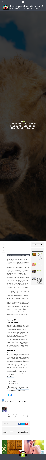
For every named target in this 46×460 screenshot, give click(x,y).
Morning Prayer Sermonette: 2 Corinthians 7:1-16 (40, 272)
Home (9, 11)
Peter (22, 401)
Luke (16, 401)
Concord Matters (40, 253)
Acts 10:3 (11, 381)
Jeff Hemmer (6, 401)
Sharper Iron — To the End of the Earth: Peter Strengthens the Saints (8, 431)
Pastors (19, 401)
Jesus (10, 401)
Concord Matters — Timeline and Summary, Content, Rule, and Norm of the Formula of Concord (40, 257)
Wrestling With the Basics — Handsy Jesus (40, 265)
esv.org (23, 390)
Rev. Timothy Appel (18, 130)
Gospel (3, 401)
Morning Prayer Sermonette (39, 270)
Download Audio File (11, 257)
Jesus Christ (13, 401)
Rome (25, 401)
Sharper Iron (23, 121)
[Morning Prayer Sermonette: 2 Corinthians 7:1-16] (34, 271)
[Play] (8, 255)
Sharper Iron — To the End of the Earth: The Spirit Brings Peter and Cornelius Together (23, 431)
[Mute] (25, 255)
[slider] (27, 255)
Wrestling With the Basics (39, 263)
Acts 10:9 (11, 383)
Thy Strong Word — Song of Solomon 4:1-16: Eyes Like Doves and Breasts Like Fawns (40, 280)
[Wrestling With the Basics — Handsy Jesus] (34, 264)
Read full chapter (10, 376)
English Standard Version (12, 386)
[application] (18, 255)
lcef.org (8, 316)
